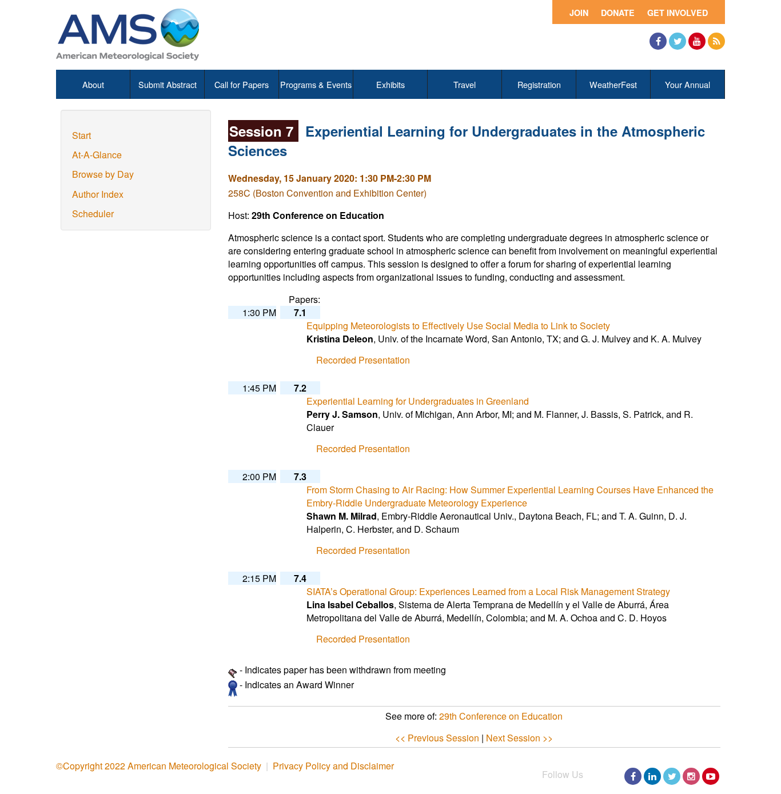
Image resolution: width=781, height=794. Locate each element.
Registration (539, 84)
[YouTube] (697, 41)
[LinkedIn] (652, 776)
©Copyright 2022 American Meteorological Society (158, 765)
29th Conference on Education (501, 716)
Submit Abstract (167, 84)
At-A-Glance (97, 154)
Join (578, 12)
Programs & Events (316, 84)
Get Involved (677, 12)
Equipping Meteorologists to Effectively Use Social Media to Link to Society (458, 325)
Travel (464, 84)
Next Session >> (519, 737)
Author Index (97, 194)
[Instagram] (691, 776)
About (93, 84)
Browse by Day (103, 174)
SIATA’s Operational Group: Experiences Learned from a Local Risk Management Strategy (488, 591)
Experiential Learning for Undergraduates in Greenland (417, 401)
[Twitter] (677, 41)
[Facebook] (658, 41)
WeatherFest (613, 84)
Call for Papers (241, 84)
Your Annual (687, 84)
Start (81, 135)
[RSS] (716, 41)
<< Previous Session (437, 737)
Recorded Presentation (363, 359)
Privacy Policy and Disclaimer (333, 765)
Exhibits (390, 84)
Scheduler (93, 213)
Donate (618, 12)
